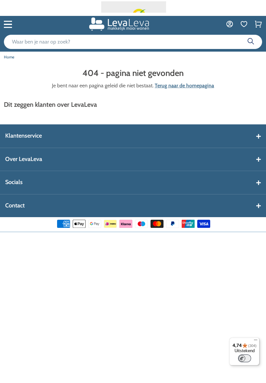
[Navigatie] (8, 24)
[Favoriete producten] (244, 24)
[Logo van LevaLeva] (119, 24)
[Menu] (256, 341)
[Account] (230, 24)
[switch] (244, 358)
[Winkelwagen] (258, 24)
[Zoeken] (251, 42)
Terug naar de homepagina (184, 85)
